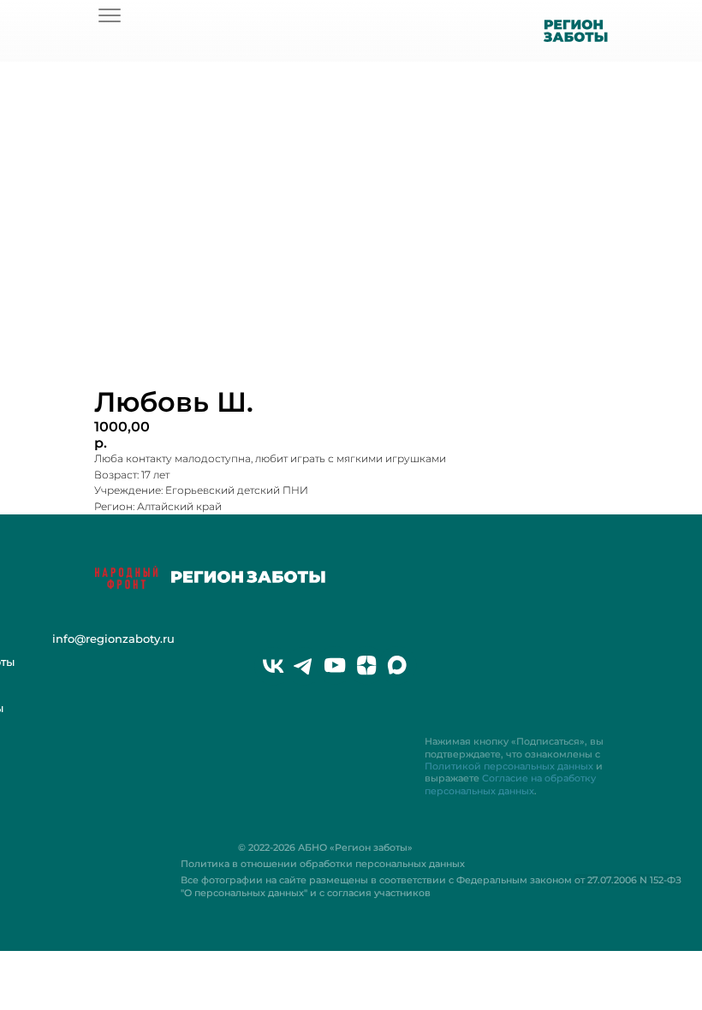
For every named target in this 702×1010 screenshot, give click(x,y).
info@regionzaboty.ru (113, 638)
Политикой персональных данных (509, 766)
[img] (109, 15)
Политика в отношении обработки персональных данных (323, 864)
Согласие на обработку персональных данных (510, 784)
